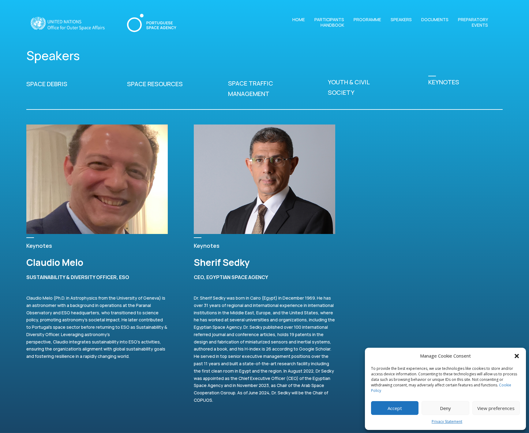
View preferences (496, 408)
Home (298, 19)
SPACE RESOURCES (155, 84)
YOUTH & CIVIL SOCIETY (349, 87)
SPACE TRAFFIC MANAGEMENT (250, 88)
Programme (367, 19)
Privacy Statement (447, 421)
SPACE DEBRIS (46, 84)
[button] (517, 356)
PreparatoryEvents (473, 22)
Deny (445, 408)
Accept (395, 408)
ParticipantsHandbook (329, 22)
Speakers (401, 19)
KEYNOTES (443, 82)
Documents (434, 19)
